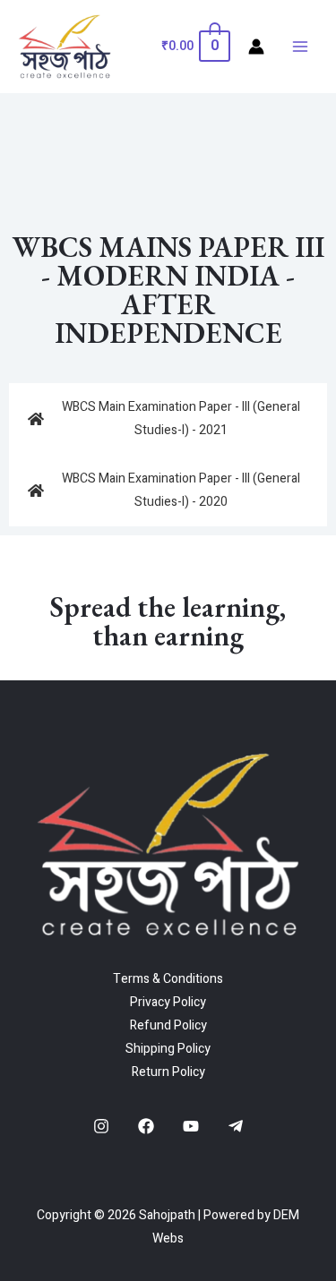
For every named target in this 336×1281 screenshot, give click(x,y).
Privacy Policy (168, 1002)
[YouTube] (191, 1126)
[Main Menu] (300, 46)
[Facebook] (146, 1126)
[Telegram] (236, 1126)
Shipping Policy (168, 1048)
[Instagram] (101, 1126)
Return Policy (168, 1072)
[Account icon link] (256, 46)
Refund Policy (168, 1025)
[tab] (168, 419)
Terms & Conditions (168, 978)
